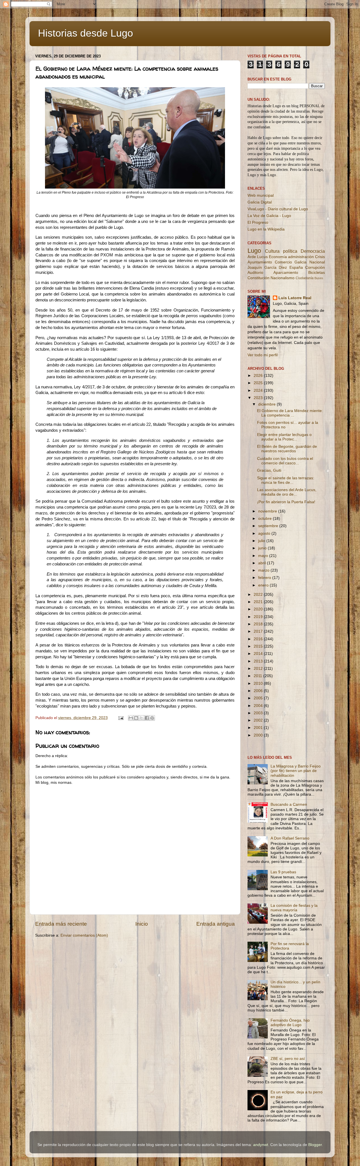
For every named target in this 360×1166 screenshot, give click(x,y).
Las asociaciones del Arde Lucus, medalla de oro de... (286, 492)
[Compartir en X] (141, 718)
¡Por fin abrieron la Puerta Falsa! (286, 502)
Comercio (283, 262)
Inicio (141, 924)
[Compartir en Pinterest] (152, 718)
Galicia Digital (260, 202)
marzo (264, 570)
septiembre (268, 526)
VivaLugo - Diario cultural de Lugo (278, 209)
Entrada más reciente (61, 924)
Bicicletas (316, 272)
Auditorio (255, 272)
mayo (263, 556)
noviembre (268, 511)
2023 (259, 398)
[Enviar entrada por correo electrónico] (120, 718)
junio (263, 548)
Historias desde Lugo (85, 33)
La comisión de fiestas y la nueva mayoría (294, 907)
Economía (278, 257)
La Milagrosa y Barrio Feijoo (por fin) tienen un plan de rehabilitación (296, 770)
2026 (259, 375)
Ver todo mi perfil (263, 355)
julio (262, 541)
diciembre (267, 404)
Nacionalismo (282, 278)
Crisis (320, 257)
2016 (259, 639)
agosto (264, 533)
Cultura (272, 251)
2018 (259, 624)
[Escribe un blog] (136, 718)
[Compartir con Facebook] (147, 718)
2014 (259, 654)
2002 (259, 720)
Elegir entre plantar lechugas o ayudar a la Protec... (284, 437)
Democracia (313, 251)
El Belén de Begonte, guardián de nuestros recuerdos (287, 448)
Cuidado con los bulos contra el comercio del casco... (285, 460)
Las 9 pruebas (283, 872)
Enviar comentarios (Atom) (84, 935)
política (290, 251)
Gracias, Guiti (269, 470)
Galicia (300, 262)
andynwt (260, 1145)
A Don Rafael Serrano (290, 838)
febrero (265, 578)
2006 (259, 691)
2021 (259, 602)
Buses (318, 278)
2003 (259, 713)
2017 (259, 631)
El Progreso (258, 222)
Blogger (315, 1145)
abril (262, 563)
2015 (259, 646)
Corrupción (315, 267)
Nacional (317, 262)
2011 (258, 676)
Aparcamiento (285, 272)
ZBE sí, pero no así (288, 1059)
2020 (259, 609)
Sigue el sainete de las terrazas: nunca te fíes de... (285, 480)
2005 (259, 698)
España (296, 267)
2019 (259, 617)
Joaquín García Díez (267, 267)
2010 (259, 683)
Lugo (254, 250)
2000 (259, 735)
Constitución (258, 278)
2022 (259, 594)
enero (264, 585)
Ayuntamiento (260, 262)
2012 (259, 668)
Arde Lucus (258, 257)
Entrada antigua (215, 924)
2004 (259, 706)
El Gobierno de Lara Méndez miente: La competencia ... (290, 413)
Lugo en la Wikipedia (266, 229)
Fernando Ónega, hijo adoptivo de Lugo (290, 1022)
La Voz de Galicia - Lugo (269, 216)
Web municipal (261, 195)
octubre (265, 518)
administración (301, 257)
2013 (259, 661)
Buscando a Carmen (289, 804)
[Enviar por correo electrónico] (131, 718)
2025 (259, 383)
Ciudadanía (305, 278)
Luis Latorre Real (294, 298)
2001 (259, 728)
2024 (259, 390)
